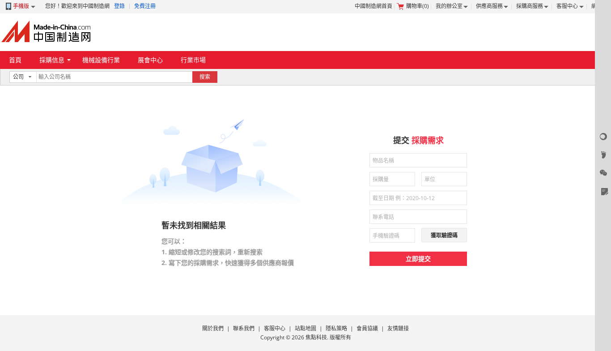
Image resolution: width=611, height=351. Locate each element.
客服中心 (567, 6)
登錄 (119, 6)
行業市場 (193, 60)
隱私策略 (336, 328)
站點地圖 (305, 328)
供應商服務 (489, 6)
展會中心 (150, 60)
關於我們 (213, 328)
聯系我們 (244, 328)
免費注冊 (145, 6)
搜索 (204, 77)
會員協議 (367, 328)
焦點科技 (316, 337)
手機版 (21, 6)
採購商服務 (529, 6)
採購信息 (51, 60)
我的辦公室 (449, 6)
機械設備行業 (101, 60)
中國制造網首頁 (373, 6)
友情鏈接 (398, 328)
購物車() (417, 6)
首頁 (15, 60)
